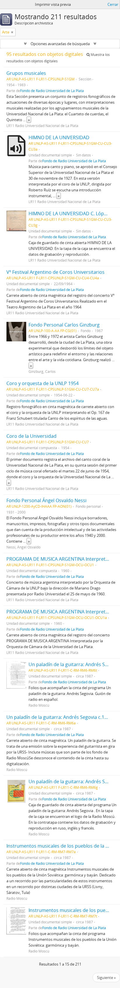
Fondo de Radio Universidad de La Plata (52, 90)
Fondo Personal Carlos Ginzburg (64, 325)
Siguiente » (106, 977)
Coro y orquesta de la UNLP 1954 (42, 383)
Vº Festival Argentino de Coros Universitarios (55, 272)
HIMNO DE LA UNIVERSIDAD (59, 137)
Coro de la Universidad (31, 436)
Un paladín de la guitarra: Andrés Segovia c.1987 (59, 717)
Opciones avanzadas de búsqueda (60, 43)
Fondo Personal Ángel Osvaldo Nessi (46, 500)
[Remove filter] (12, 32)
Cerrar (112, 4)
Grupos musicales (26, 73)
